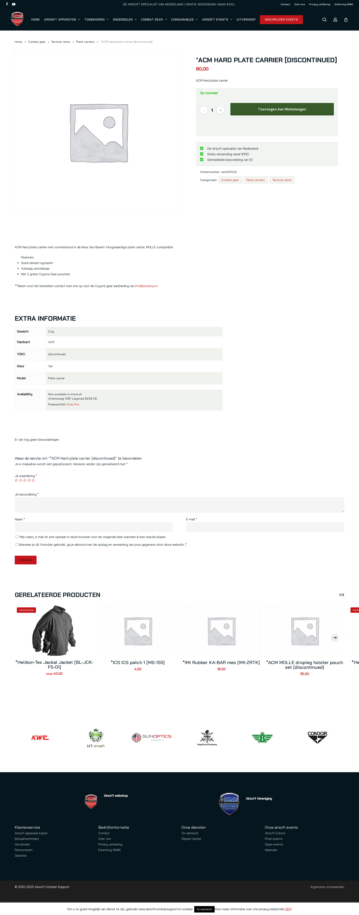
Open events (274, 844)
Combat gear (36, 41)
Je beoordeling (27, 494)
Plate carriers (85, 41)
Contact (104, 833)
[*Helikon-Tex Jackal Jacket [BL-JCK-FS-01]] (54, 630)
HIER (288, 909)
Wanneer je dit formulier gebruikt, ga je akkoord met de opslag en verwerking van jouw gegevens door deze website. (103, 545)
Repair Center (191, 839)
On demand (190, 833)
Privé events (273, 839)
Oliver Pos (72, 404)
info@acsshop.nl (146, 286)
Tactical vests (60, 41)
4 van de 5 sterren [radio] (29, 480)
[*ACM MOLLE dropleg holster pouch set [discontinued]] (304, 630)
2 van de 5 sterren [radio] (21, 480)
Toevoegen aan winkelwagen (282, 109)
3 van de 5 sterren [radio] (25, 480)
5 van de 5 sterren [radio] (33, 480)
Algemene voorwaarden (327, 887)
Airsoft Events (275, 833)
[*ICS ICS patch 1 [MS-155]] (138, 630)
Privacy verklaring (110, 844)
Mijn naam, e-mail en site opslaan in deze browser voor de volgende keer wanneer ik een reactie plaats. (93, 537)
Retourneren (24, 850)
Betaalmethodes (27, 839)
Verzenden (22, 844)
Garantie (21, 856)
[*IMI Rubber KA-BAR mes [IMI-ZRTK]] (221, 630)
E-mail (191, 519)
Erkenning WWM (109, 850)
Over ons (104, 839)
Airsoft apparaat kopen (31, 833)
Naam (20, 519)
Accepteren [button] (204, 909)
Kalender (271, 850)
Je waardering (26, 476)
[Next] (335, 638)
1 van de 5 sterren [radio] (16, 480)
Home (18, 41)
